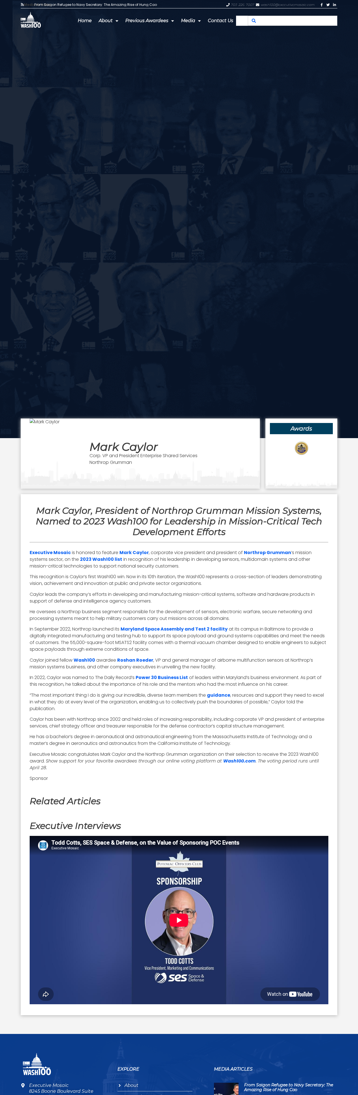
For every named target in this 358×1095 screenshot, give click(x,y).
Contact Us (220, 20)
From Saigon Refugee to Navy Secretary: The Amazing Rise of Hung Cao (95, 4)
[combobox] (292, 21)
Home (85, 20)
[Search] (253, 20)
